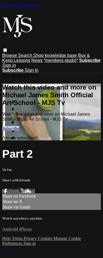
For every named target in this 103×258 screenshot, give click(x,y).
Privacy (31, 238)
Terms (18, 238)
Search (25, 55)
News (37, 60)
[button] (5, 50)
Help (7, 238)
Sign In (31, 70)
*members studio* (61, 60)
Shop (38, 55)
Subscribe (10, 128)
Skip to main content (20, 4)
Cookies (45, 238)
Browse (10, 55)
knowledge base (61, 55)
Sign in (9, 65)
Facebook (11, 190)
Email (30, 190)
